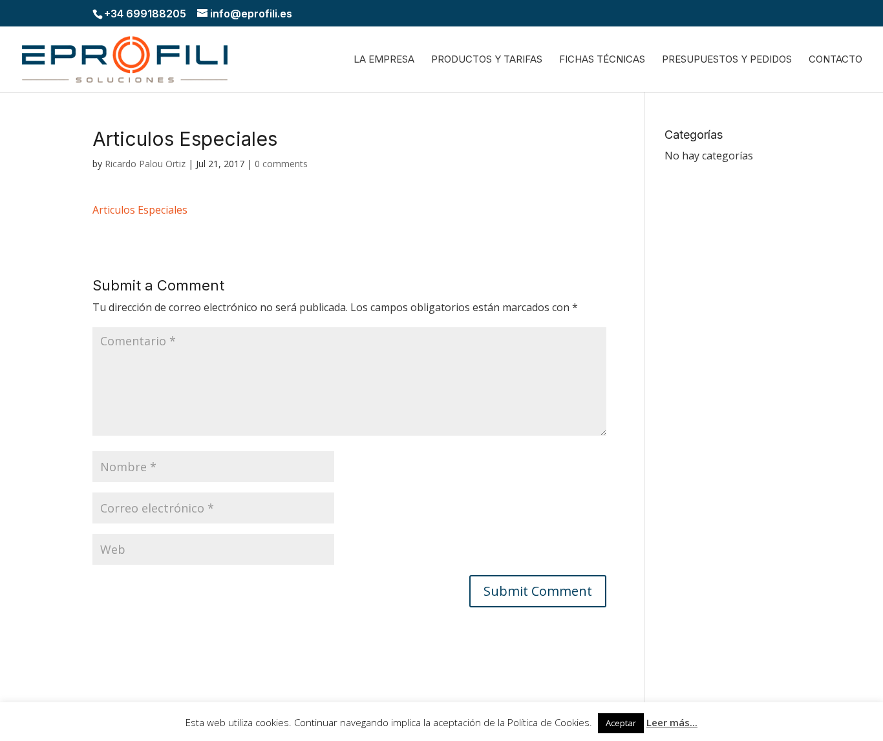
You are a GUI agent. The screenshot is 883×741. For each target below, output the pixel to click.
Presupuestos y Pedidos (727, 60)
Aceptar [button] (621, 723)
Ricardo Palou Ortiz (145, 163)
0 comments (281, 163)
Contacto (835, 60)
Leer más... (671, 722)
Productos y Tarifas (486, 60)
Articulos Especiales (139, 210)
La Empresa (384, 60)
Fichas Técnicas (602, 60)
